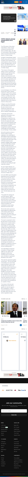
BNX (2, 451)
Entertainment (4, 431)
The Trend (16, 433)
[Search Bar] (23, 2)
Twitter (2, 459)
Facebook (3, 463)
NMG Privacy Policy (18, 461)
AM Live (2, 445)
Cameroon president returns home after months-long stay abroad (11, 321)
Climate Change (12, 33)
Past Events (16, 443)
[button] (25, 2)
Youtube (3, 465)
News (2, 319)
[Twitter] (15, 31)
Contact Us (16, 467)
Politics (2, 435)
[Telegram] (15, 33)
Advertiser (16, 447)
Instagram (3, 461)
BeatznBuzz (3, 449)
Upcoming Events (17, 445)
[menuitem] (20, 449)
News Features (17, 431)
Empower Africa (17, 465)
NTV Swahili (16, 427)
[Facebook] (15, 30)
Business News (4, 429)
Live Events (16, 441)
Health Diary (16, 429)
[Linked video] (22, 17)
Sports (2, 433)
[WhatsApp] (15, 35)
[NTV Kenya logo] (2, 2)
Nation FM (16, 425)
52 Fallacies (24, 337)
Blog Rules (16, 463)
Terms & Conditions (18, 459)
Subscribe (14, 415)
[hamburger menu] (26, 2)
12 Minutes (6, 337)
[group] (8, 390)
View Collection (12, 340)
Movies (15, 451)
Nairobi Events (17, 449)
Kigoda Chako (17, 435)
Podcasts (4, 427)
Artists (2, 447)
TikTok (2, 458)
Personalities (16, 458)
